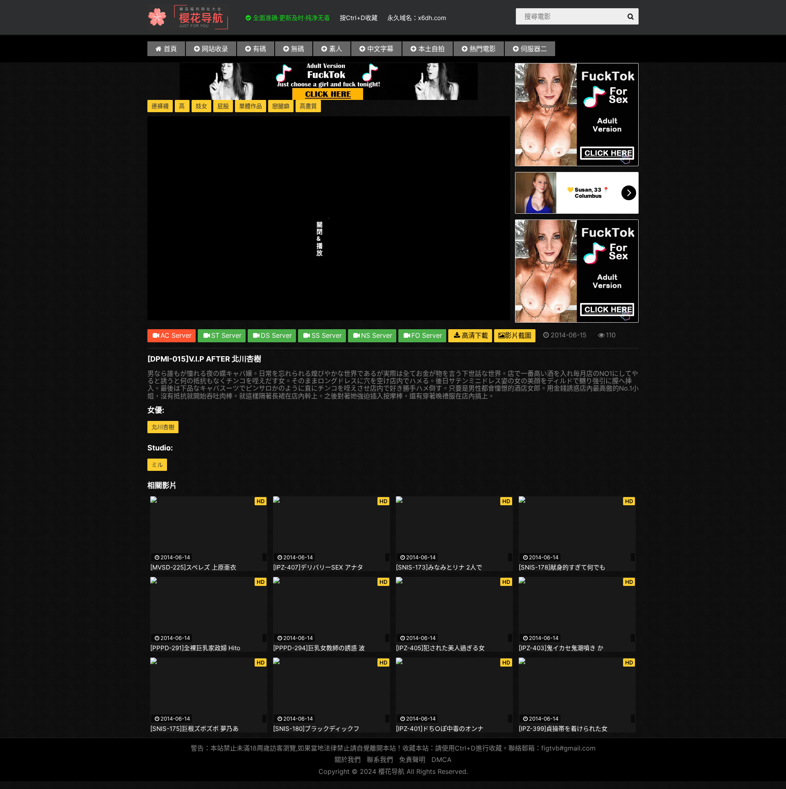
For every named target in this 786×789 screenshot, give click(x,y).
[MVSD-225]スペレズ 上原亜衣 (193, 567)
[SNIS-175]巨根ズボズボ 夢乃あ (194, 728)
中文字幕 (380, 49)
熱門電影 (483, 49)
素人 (335, 49)
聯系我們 (380, 759)
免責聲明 (412, 759)
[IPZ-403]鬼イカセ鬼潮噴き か (561, 648)
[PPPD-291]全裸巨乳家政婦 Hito (195, 648)
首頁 (170, 49)
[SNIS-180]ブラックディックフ (316, 728)
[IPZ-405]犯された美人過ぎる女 (440, 648)
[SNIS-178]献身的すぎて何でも (562, 567)
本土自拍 (431, 49)
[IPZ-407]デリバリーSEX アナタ (318, 567)
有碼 (259, 49)
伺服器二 (534, 49)
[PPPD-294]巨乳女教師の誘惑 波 (319, 648)
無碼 (297, 49)
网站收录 (215, 49)
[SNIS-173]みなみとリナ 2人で (439, 567)
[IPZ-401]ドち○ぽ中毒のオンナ (439, 728)
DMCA (441, 759)
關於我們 (347, 759)
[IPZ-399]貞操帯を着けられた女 (563, 728)
